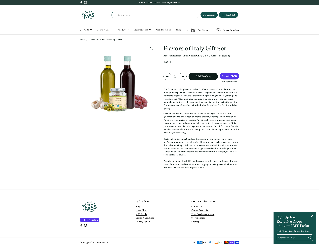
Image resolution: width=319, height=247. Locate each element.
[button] (228, 15)
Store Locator (198, 217)
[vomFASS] (88, 15)
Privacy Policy (143, 221)
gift (184, 89)
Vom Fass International (202, 214)
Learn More (141, 210)
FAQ (138, 206)
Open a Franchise (200, 210)
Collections (94, 39)
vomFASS (103, 242)
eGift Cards (141, 214)
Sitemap (195, 221)
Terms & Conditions (146, 217)
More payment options (229, 81)
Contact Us (196, 206)
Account (211, 15)
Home (82, 39)
